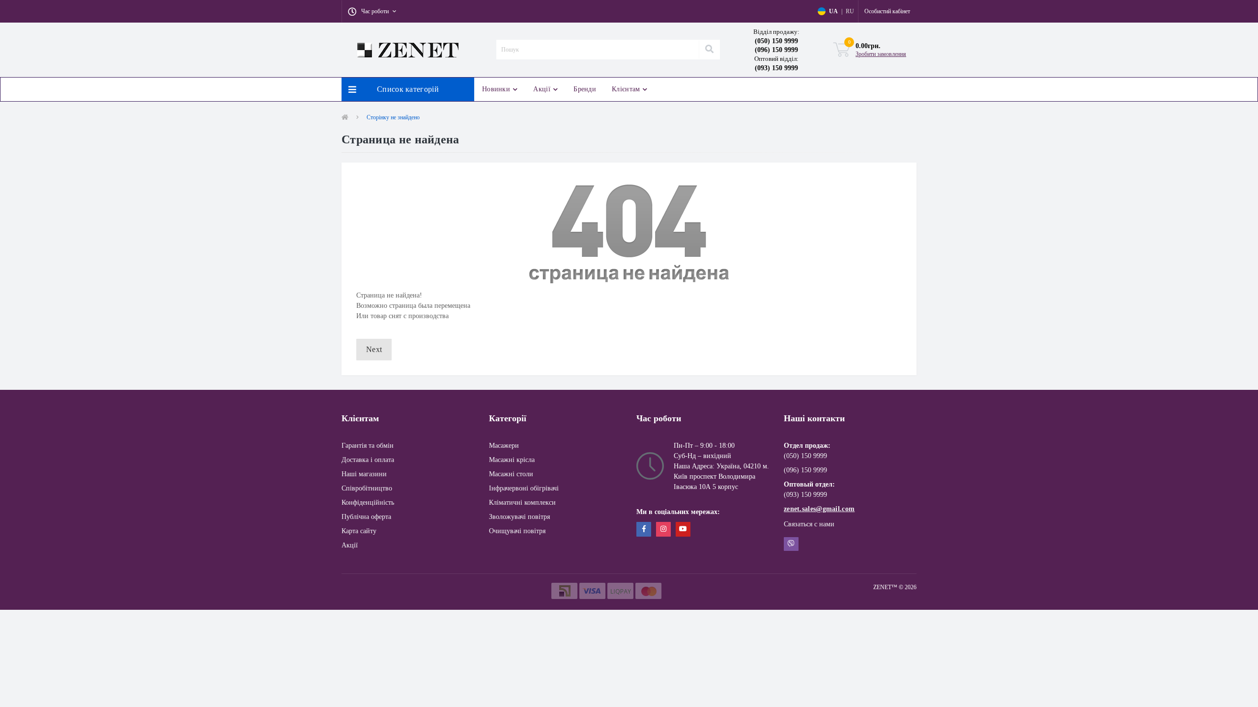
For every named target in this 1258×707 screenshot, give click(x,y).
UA (833, 11)
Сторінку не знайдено (393, 117)
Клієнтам (626, 89)
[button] (372, 11)
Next (374, 349)
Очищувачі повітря (517, 531)
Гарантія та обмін (368, 445)
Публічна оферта (366, 516)
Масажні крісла (512, 459)
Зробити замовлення (881, 54)
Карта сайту (359, 531)
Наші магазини (364, 474)
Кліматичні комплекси (522, 502)
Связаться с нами (809, 524)
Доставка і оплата (368, 459)
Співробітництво (367, 488)
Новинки (496, 89)
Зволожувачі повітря (519, 516)
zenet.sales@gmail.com (819, 509)
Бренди (584, 89)
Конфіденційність (368, 502)
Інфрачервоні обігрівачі (524, 488)
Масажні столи (511, 474)
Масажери (504, 445)
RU (850, 11)
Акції (541, 89)
